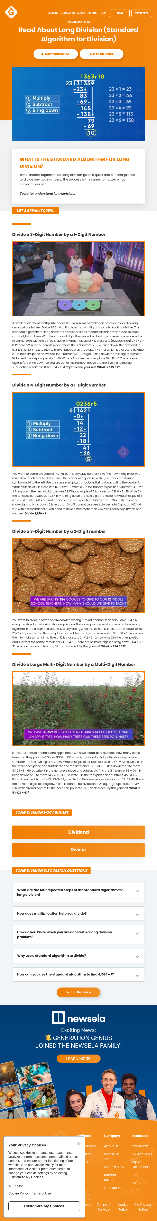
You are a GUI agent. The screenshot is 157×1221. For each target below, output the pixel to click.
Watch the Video (101, 53)
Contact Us (113, 1187)
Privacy (85, 1204)
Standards (68, 13)
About (81, 13)
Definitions (139, 1183)
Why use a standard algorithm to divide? (51, 955)
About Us (111, 1146)
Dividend (78, 832)
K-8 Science (86, 1146)
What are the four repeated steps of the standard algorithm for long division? (70, 892)
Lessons (53, 13)
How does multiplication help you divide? (51, 913)
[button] (114, 1167)
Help (103, 13)
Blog (135, 1175)
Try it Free (141, 13)
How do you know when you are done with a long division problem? (64, 935)
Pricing (92, 13)
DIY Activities (141, 1154)
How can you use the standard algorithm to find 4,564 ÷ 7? (65, 974)
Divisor (78, 850)
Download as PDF (57, 53)
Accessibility (114, 1167)
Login (119, 13)
